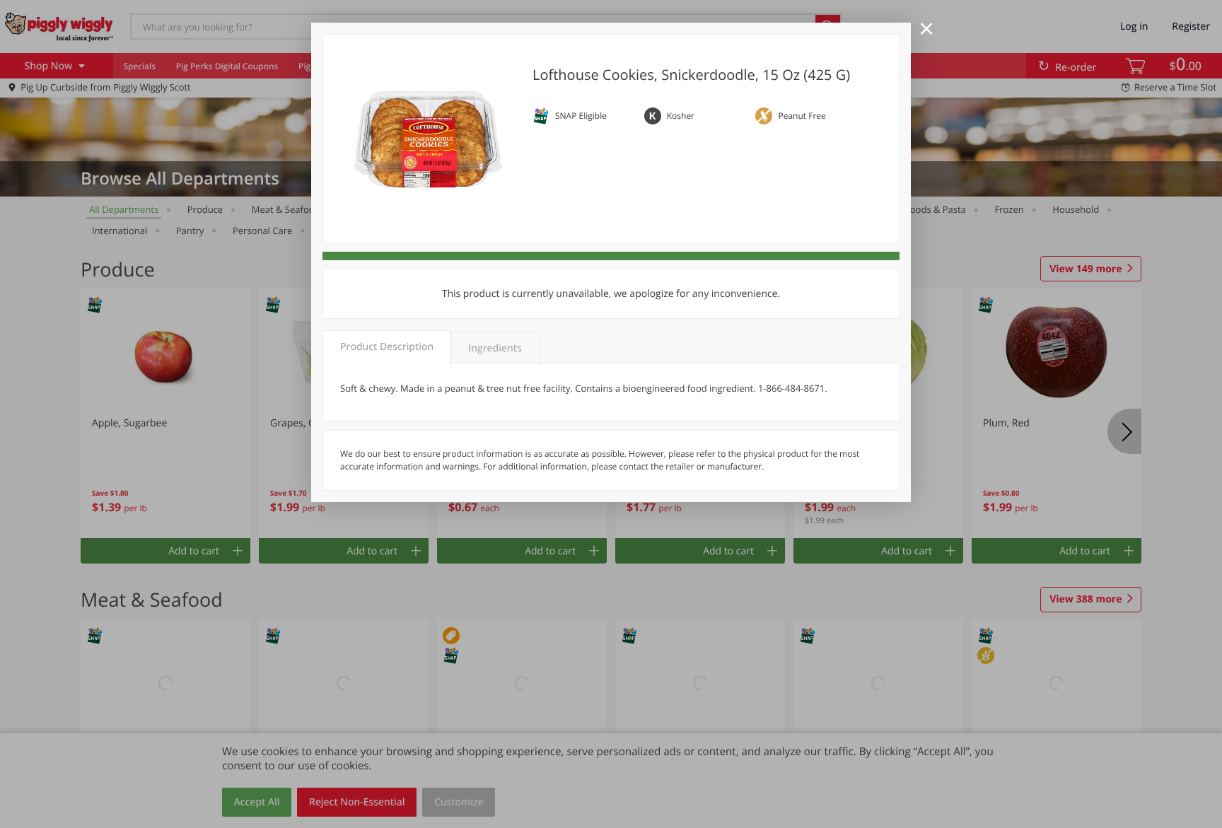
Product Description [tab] (386, 347)
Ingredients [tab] (494, 348)
